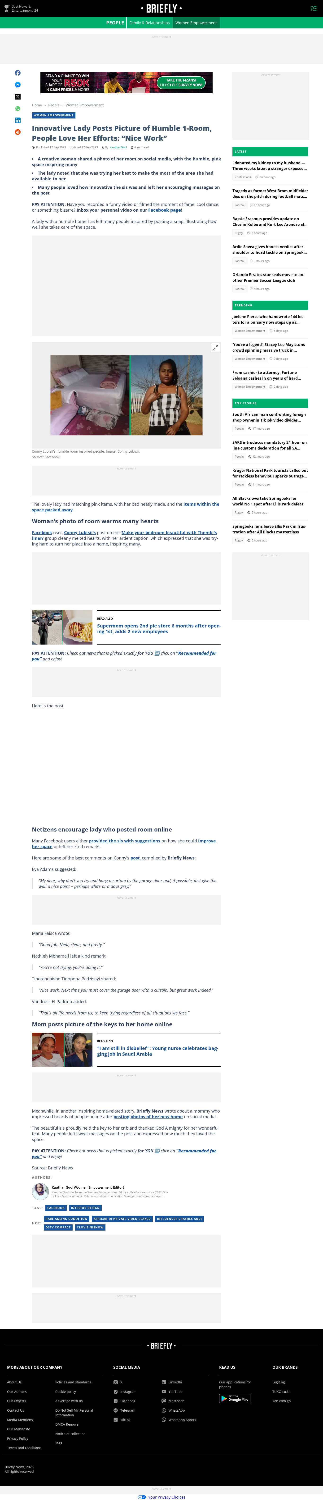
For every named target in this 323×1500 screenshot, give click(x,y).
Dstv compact (58, 1227)
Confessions (243, 177)
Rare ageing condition (66, 1219)
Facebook (42, 532)
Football (240, 205)
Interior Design (85, 1208)
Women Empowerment (196, 22)
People (115, 22)
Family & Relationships (150, 22)
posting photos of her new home (148, 1116)
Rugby (239, 233)
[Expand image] (215, 347)
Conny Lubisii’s (80, 532)
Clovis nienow (90, 1227)
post (135, 858)
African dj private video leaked (122, 1219)
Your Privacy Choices (166, 1497)
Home (37, 105)
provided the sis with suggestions (125, 841)
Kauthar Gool (118, 147)
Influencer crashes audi (179, 1219)
